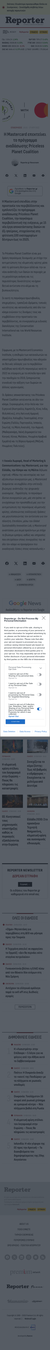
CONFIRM (15, 721)
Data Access (25, 731)
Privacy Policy (41, 731)
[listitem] (25, 668)
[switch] (39, 674)
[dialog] (25, 675)
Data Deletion (9, 731)
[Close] (44, 618)
